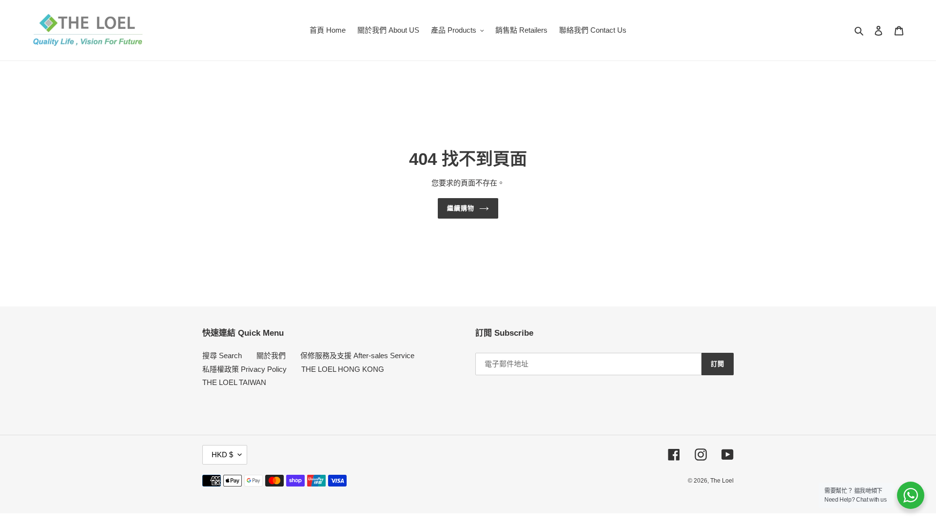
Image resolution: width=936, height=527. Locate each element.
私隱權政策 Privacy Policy (244, 369)
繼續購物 (460, 208)
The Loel (722, 480)
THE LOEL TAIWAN (234, 382)
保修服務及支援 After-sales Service (357, 355)
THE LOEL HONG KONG (342, 369)
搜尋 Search (222, 355)
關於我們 (271, 355)
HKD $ (222, 454)
